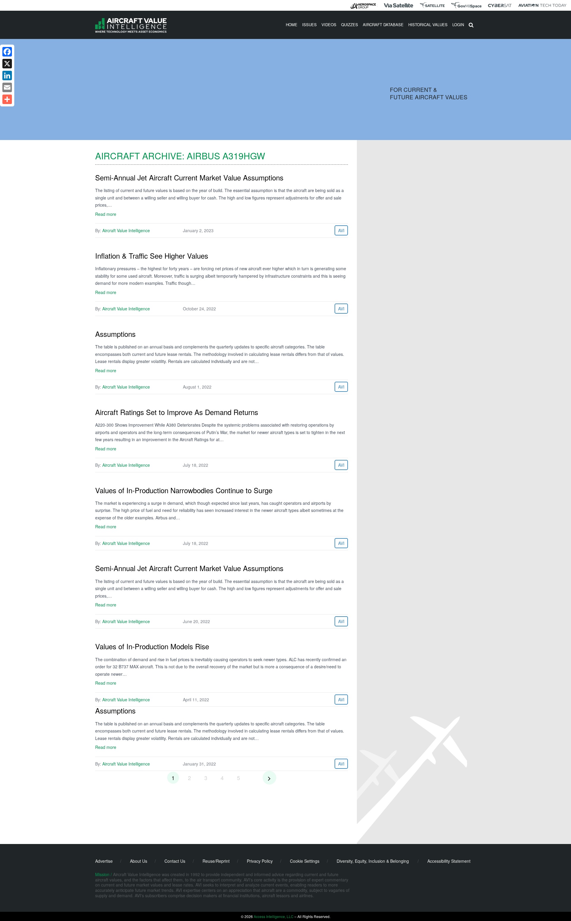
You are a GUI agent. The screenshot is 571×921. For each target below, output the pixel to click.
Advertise (104, 861)
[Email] (7, 87)
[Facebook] (7, 52)
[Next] (269, 778)
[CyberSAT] (500, 5)
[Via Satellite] (398, 5)
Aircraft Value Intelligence (126, 230)
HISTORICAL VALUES (428, 24)
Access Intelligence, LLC (274, 916)
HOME (291, 24)
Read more (105, 214)
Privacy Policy (260, 861)
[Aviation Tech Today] (542, 5)
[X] (7, 64)
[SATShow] (432, 5)
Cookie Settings (304, 861)
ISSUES (309, 24)
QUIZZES (349, 24)
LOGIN (458, 24)
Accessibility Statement (448, 861)
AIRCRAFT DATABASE (383, 24)
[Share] (7, 99)
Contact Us (174, 861)
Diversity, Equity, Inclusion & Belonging (373, 861)
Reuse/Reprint (216, 861)
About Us (138, 861)
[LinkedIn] (7, 75)
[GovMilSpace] (466, 5)
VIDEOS (328, 24)
